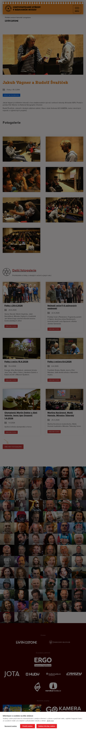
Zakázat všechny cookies (46, 726)
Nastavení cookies (11, 726)
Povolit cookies (28, 726)
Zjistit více (50, 721)
